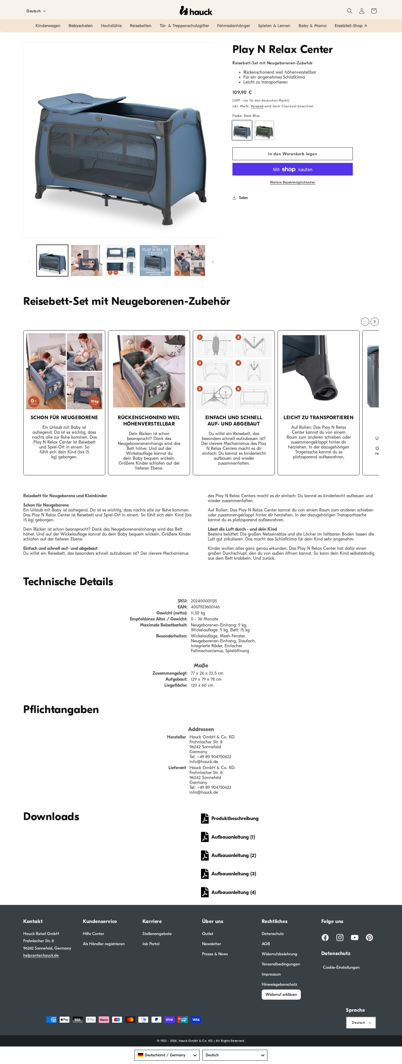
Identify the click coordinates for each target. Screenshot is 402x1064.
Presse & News (215, 953)
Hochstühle (111, 25)
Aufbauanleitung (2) (233, 855)
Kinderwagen (48, 25)
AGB (266, 943)
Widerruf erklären (281, 994)
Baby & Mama (313, 25)
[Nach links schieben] (29, 262)
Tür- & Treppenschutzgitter (184, 25)
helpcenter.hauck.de (41, 955)
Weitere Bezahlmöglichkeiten (292, 183)
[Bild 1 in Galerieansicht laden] (52, 260)
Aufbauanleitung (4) (233, 892)
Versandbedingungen (281, 964)
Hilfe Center (93, 933)
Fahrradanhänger (233, 25)
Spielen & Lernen (274, 25)
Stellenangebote (157, 933)
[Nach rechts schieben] (213, 262)
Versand (257, 106)
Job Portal (150, 943)
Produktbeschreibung (235, 818)
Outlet (207, 933)
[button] (350, 11)
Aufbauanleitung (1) (233, 837)
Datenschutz (273, 933)
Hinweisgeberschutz (279, 984)
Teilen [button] (243, 197)
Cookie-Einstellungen (341, 967)
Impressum (271, 974)
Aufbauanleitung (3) (233, 874)
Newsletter (211, 943)
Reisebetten (141, 25)
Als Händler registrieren (104, 943)
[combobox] (167, 1055)
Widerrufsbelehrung (279, 953)
